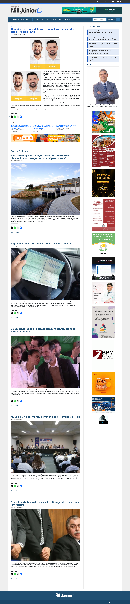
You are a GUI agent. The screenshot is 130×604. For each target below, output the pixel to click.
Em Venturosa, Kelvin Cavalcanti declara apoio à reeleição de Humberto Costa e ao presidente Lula (103, 59)
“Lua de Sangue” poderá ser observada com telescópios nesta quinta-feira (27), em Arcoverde (102, 32)
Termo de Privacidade (79, 602)
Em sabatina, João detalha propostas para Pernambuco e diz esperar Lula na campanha (102, 38)
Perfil (22, 19)
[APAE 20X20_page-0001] (103, 244)
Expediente (29, 19)
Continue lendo (15, 232)
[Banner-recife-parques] (103, 122)
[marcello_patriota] (103, 419)
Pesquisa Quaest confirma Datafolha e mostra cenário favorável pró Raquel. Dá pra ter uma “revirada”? (103, 45)
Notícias (13, 26)
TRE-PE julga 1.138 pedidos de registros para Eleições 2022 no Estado (66, 125)
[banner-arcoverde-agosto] (45, 138)
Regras (61, 19)
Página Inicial (15, 19)
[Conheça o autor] (103, 86)
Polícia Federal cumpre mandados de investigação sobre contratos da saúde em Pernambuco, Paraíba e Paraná (102, 52)
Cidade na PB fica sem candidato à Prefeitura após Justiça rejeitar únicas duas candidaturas (43, 126)
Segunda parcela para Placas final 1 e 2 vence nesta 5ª (42, 243)
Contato (67, 19)
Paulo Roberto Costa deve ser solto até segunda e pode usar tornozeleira (45, 503)
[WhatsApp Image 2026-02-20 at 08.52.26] (103, 183)
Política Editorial (39, 19)
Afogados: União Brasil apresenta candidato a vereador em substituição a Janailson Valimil (21, 126)
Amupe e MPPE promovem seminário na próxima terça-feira (45, 416)
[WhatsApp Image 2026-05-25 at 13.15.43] (103, 151)
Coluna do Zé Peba (51, 19)
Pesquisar (111, 20)
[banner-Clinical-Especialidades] (103, 215)
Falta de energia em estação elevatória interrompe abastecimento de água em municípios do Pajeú (40, 157)
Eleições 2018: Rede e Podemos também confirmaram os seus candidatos (43, 330)
